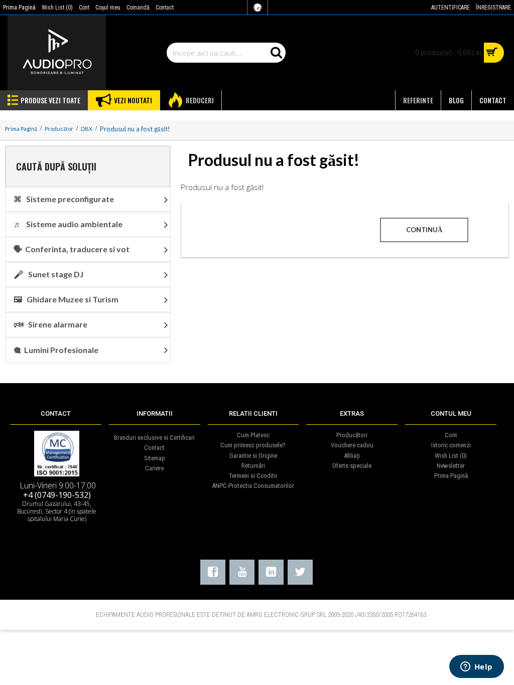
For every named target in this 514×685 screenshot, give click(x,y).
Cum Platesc (253, 435)
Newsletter (451, 465)
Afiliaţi (352, 455)
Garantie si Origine (253, 455)
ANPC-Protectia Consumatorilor (253, 485)
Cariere (154, 468)
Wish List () (451, 455)
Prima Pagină (451, 475)
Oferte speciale (351, 465)
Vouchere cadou (352, 445)
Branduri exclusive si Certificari (154, 437)
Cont (451, 435)
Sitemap (154, 458)
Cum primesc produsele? (253, 445)
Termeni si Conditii (253, 475)
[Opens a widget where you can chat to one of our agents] (476, 667)
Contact (154, 447)
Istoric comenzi (451, 445)
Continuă (424, 230)
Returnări (253, 465)
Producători (351, 435)
